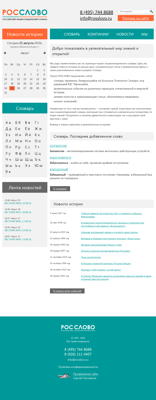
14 (31, 79)
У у (8, 153)
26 (18, 88)
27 (24, 88)
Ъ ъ (38, 159)
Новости (125, 34)
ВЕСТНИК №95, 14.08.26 (18, 230)
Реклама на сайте (135, 18)
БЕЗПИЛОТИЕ (58, 146)
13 (24, 79)
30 (44, 88)
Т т (37, 146)
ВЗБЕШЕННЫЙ (59, 169)
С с (27, 146)
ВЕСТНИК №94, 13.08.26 (18, 239)
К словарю (60, 188)
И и (18, 134)
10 (5, 79)
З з (7, 134)
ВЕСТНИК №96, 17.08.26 (18, 221)
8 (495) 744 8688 (96, 12)
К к (37, 134)
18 (12, 83)
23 (44, 83)
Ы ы (8, 165)
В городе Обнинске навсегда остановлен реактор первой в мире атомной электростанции (116, 277)
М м (18, 140)
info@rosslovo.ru (96, 18)
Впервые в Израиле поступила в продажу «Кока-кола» (110, 238)
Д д (8, 128)
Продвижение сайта (85, 374)
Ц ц (38, 153)
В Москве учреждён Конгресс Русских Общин (106, 263)
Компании (98, 34)
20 (24, 83)
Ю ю (39, 165)
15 (37, 79)
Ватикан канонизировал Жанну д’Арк (101, 244)
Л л (8, 140)
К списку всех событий (67, 291)
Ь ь (17, 165)
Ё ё (27, 128)
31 (5, 92)
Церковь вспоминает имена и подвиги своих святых (109, 232)
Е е (17, 128)
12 (18, 79)
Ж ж (38, 128)
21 (31, 83)
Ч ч (8, 159)
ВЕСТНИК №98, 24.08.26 (18, 203)
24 (5, 88)
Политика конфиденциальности (78, 367)
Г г (37, 122)
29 (37, 88)
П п (8, 146)
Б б (18, 122)
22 (37, 83)
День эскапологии (91, 257)
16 (44, 79)
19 (18, 83)
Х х (27, 153)
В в (27, 122)
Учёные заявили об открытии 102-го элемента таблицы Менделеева (111, 215)
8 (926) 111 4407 (78, 354)
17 (5, 83)
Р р (17, 146)
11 (12, 79)
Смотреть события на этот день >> (24, 46)
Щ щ (29, 159)
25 (12, 88)
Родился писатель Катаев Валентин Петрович (105, 250)
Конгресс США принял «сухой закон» (101, 269)
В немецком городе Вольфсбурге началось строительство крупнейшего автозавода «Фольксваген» (112, 224)
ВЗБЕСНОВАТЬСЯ (60, 158)
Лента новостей (25, 187)
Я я (8, 171)
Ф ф (18, 153)
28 (31, 88)
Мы (144, 34)
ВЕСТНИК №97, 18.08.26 (18, 212)
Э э (27, 165)
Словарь (72, 34)
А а (8, 122)
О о (38, 140)
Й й (28, 134)
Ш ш (19, 159)
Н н (28, 140)
